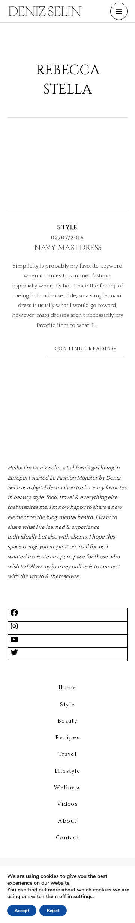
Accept (22, 911)
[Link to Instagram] (14, 629)
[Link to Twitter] (14, 655)
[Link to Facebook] (14, 615)
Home (67, 688)
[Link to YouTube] (14, 642)
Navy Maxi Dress (67, 247)
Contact (67, 838)
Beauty (68, 721)
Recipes (68, 738)
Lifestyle (67, 771)
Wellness (67, 788)
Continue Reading (85, 349)
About (67, 821)
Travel (67, 754)
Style (67, 227)
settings (83, 896)
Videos (67, 804)
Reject (53, 911)
